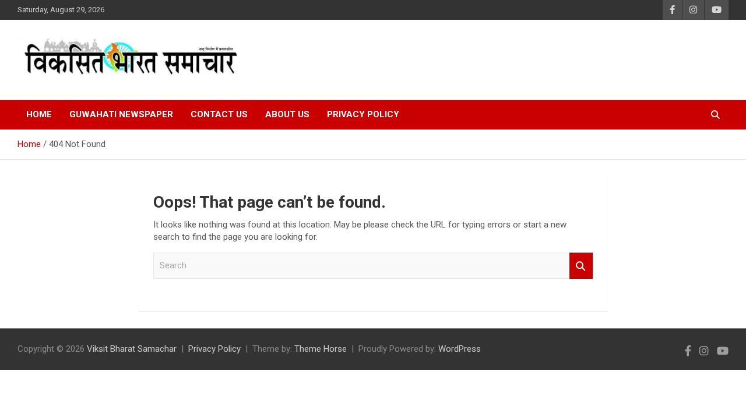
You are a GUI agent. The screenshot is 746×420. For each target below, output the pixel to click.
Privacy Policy (363, 114)
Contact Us (219, 114)
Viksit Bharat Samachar (132, 349)
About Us (287, 114)
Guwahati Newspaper (121, 114)
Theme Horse (320, 349)
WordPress (459, 349)
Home (39, 114)
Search (581, 266)
